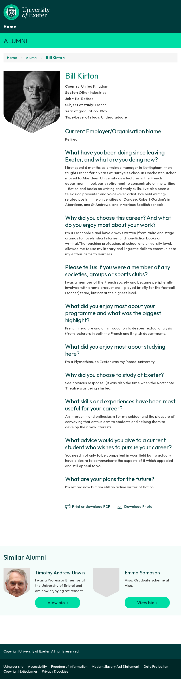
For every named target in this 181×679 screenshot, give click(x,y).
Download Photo (138, 506)
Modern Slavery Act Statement (115, 666)
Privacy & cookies (55, 671)
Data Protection (155, 666)
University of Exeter (34, 651)
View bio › (57, 602)
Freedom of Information (69, 666)
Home (10, 26)
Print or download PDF (91, 506)
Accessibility (37, 666)
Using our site (14, 666)
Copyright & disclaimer (21, 671)
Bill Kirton (55, 57)
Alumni (15, 41)
